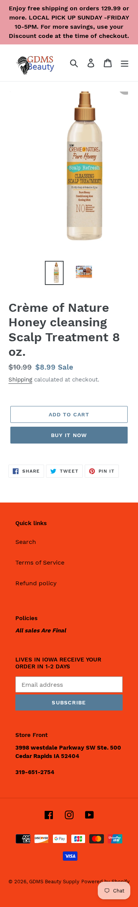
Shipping (20, 379)
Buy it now (69, 435)
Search (25, 541)
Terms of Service (39, 562)
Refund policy (36, 583)
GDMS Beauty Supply (54, 881)
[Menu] (124, 63)
